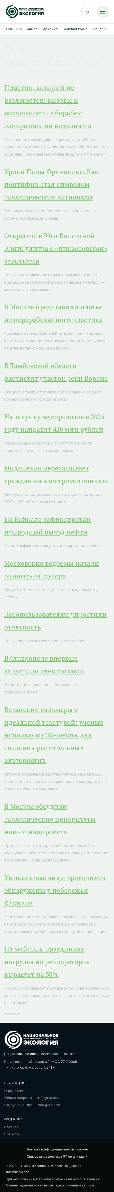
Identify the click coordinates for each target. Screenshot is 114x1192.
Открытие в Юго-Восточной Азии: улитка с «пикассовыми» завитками (55, 248)
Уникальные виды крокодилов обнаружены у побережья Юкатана (55, 890)
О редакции (14, 1091)
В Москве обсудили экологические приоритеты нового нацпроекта (50, 819)
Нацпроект (102, 29)
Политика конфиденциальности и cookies (57, 1149)
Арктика (50, 29)
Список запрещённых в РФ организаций (57, 1156)
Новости (11, 1134)
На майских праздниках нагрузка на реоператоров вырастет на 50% (47, 961)
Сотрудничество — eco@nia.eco (32, 1105)
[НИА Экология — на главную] (25, 11)
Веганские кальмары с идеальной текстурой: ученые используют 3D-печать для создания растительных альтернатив (53, 735)
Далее (15, 1014)
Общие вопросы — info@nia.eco (31, 1097)
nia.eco (24, 1172)
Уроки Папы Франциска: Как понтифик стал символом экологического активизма (51, 184)
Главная (11, 1127)
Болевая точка (75, 29)
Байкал (31, 29)
